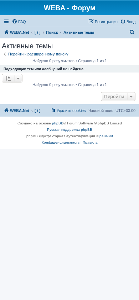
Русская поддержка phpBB (69, 130)
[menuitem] (19, 21)
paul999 (106, 136)
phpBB (57, 123)
